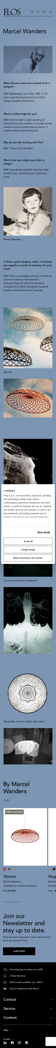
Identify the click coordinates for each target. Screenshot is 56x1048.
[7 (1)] (28, 620)
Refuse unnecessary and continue (28, 558)
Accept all (28, 541)
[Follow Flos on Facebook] (12, 1042)
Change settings (28, 550)
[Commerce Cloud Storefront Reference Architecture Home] (12, 12)
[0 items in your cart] (44, 12)
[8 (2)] (28, 472)
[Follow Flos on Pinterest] (26, 1042)
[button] (32, 12)
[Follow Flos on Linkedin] (5, 1042)
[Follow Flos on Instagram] (20, 1042)
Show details (43, 532)
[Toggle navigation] (50, 12)
